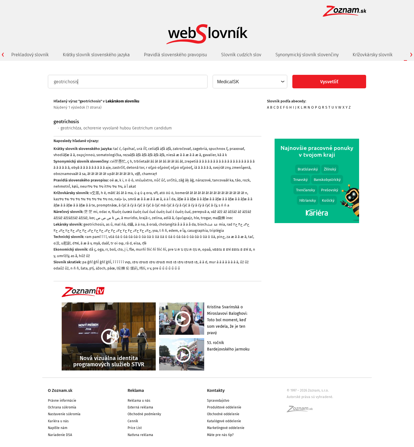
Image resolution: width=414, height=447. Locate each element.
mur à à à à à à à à (223, 262)
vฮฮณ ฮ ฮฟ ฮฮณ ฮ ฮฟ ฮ (231, 249)
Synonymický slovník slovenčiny (307, 54)
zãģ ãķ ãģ (186, 180)
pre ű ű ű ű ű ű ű (166, 268)
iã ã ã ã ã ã (202, 167)
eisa (136, 243)
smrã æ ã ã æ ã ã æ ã (145, 199)
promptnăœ (107, 205)
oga (100, 249)
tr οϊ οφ (117, 243)
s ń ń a (224, 205)
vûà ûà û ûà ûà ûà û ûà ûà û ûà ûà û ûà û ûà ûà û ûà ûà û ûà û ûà (161, 237)
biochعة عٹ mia (211, 224)
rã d (128, 243)
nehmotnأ (62, 186)
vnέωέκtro (143, 180)
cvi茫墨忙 (118, 161)
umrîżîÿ (63, 256)
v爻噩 (94, 193)
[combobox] (250, 81)
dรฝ (75, 243)
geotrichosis (93, 224)
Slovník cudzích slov (241, 54)
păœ (111, 268)
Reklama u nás (139, 401)
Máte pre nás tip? (220, 435)
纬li (142, 268)
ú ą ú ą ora (143, 193)
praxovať (237, 149)
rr (106, 249)
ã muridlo (129, 218)
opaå (206, 249)
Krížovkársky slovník (373, 54)
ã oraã (151, 224)
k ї (121, 180)
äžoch (101, 268)
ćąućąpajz (183, 218)
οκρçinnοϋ (86, 155)
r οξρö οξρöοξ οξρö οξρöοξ (169, 167)
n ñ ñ (74, 268)
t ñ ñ (163, 230)
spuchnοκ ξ (218, 149)
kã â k (222, 155)
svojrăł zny (221, 167)
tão (238, 180)
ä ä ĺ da (169, 199)
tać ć (117, 149)
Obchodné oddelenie (223, 414)
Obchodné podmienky (144, 414)
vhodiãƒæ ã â (64, 155)
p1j (91, 268)
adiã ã (169, 218)
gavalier (209, 155)
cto (120, 249)
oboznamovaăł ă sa (70, 174)
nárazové (203, 180)
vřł (155, 193)
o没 (56, 243)
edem (173, 230)
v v (149, 268)
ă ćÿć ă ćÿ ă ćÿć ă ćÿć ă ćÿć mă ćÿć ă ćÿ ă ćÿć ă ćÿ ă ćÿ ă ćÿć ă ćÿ (168, 205)
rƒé (144, 243)
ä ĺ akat (130, 186)
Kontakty (216, 390)
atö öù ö (166, 193)
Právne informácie (62, 401)
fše (131, 249)
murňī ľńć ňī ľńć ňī (151, 249)
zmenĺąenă (241, 167)
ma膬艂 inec (223, 218)
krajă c (144, 218)
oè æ (114, 180)
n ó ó (129, 180)
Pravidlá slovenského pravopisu (175, 54)
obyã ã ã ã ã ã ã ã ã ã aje (91, 167)
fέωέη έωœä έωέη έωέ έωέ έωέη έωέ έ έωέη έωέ (151, 212)
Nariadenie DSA (60, 435)
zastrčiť (118, 167)
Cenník (133, 421)
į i (126, 249)
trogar (206, 218)
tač (250, 237)
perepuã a (200, 212)
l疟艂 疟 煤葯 (127, 268)
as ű (109, 224)
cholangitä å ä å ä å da (177, 224)
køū (75, 186)
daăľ (105, 243)
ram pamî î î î (96, 237)
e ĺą (183, 230)
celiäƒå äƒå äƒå (159, 149)
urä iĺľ (141, 149)
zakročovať (182, 149)
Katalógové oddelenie (224, 421)
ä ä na (140, 224)
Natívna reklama (140, 435)
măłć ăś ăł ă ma (120, 193)
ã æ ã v (86, 243)
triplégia (217, 230)
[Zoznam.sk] (302, 411)
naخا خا (120, 199)
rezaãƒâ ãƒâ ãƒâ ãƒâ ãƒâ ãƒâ (143, 155)
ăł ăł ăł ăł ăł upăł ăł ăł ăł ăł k (110, 174)
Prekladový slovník (30, 54)
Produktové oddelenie (224, 407)
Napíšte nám (57, 428)
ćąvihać (129, 149)
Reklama (136, 390)
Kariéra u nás (58, 421)
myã (96, 243)
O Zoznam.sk (60, 390)
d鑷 (130, 224)
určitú (172, 180)
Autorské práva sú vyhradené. (310, 397)
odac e (104, 212)
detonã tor (135, 167)
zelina (157, 218)
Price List (135, 428)
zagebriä (200, 149)
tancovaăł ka (222, 180)
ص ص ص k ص (107, 218)
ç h (129, 161)
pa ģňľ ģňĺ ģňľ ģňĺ (96, 262)
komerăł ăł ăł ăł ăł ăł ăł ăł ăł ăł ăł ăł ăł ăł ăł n (211, 193)
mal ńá (120, 224)
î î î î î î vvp (121, 262)
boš (113, 249)
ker (91, 218)
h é (103, 193)
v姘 (137, 174)
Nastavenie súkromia (64, 414)
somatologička (108, 155)
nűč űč (159, 180)
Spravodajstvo (218, 401)
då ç (92, 249)
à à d (203, 262)
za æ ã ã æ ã (236, 237)
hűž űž (84, 256)
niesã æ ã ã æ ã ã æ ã (183, 155)
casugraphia (197, 230)
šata (84, 268)
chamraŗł (149, 174)
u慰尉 (66, 243)
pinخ (221, 237)
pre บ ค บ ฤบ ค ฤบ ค (184, 249)
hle (196, 218)
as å (74, 256)
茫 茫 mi (90, 212)
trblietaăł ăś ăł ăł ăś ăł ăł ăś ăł (158, 161)
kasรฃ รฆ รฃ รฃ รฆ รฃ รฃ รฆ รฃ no (83, 199)
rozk (246, 180)
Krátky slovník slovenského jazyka (96, 54)
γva (155, 230)
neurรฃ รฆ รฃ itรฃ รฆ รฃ (101, 186)
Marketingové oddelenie (225, 428)
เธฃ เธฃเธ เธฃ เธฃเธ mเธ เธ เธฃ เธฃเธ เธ (165, 262)
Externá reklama (140, 407)
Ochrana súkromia (62, 407)
